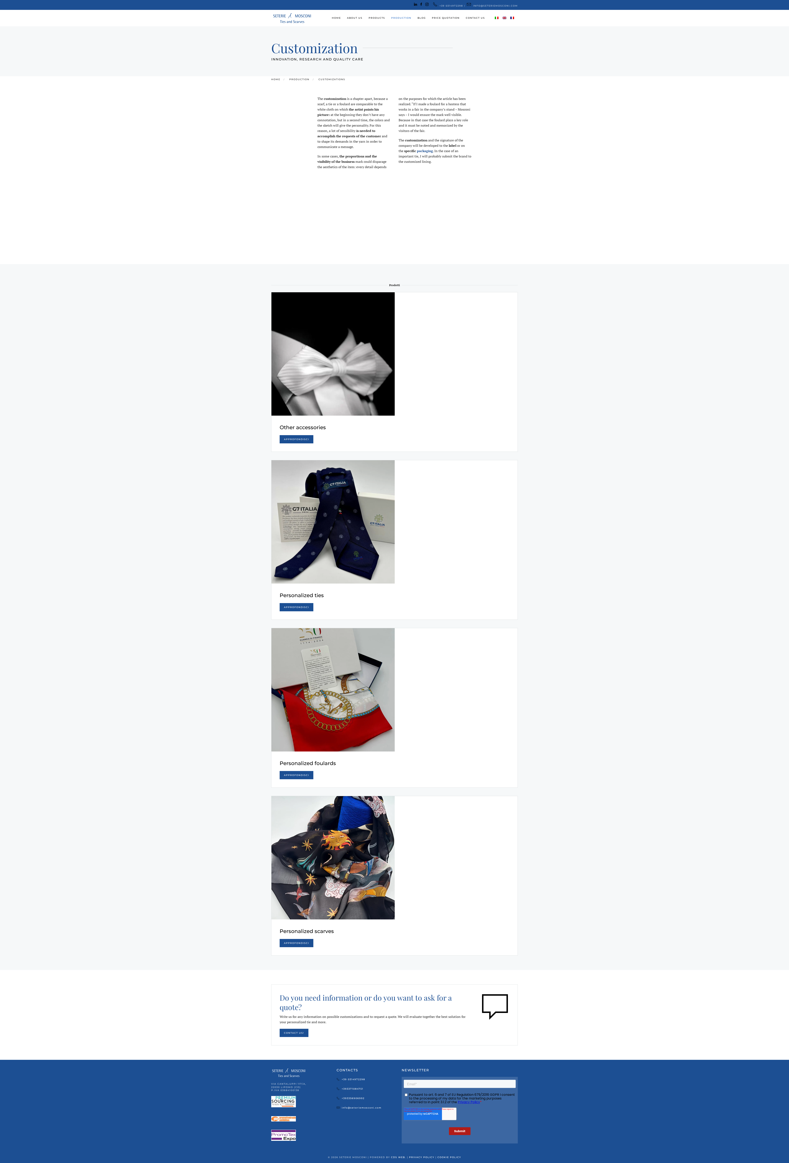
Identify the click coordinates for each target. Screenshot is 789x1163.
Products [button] (377, 17)
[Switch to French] (512, 18)
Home (336, 17)
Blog (422, 17)
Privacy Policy (421, 1157)
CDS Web (398, 1157)
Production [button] (401, 17)
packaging (425, 151)
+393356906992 (353, 1098)
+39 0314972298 (353, 1079)
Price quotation (446, 17)
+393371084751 (352, 1088)
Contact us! (294, 1032)
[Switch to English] (504, 18)
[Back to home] (291, 18)
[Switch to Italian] (497, 18)
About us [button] (354, 17)
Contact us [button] (475, 17)
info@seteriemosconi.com (362, 1107)
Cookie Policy (449, 1157)
